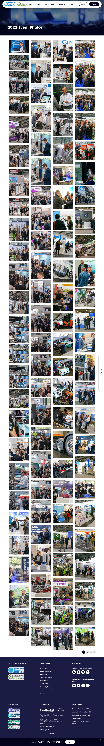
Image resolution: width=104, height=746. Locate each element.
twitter (83, 672)
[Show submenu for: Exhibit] (57, 4)
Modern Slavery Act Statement (48, 690)
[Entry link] (19, 46)
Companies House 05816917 (47, 726)
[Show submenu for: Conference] (67, 4)
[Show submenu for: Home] (34, 4)
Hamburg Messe (76, 718)
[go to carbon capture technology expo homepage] (22, 4)
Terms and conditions (46, 677)
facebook (78, 672)
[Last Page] (94, 652)
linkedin (74, 672)
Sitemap (42, 693)
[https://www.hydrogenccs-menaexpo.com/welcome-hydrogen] (14, 712)
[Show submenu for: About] (42, 4)
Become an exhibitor (45, 671)
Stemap (52, 733)
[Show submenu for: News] (74, 4)
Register (94, 4)
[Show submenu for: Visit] (48, 4)
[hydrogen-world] (16, 673)
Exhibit (83, 4)
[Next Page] (91, 652)
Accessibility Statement (46, 687)
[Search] (102, 4)
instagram (88, 672)
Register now (43, 674)
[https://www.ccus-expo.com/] (14, 729)
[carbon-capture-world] (16, 679)
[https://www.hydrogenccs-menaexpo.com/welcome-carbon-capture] (14, 723)
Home (30, 4)
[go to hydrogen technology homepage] (9, 4)
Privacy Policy (44, 680)
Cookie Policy (44, 683)
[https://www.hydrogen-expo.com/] (14, 717)
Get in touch (43, 668)
